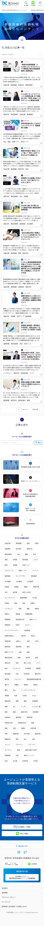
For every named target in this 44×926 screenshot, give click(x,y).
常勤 (6, 560)
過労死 (28, 657)
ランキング (16, 668)
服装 (25, 701)
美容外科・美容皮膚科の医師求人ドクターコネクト (14, 10)
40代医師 (8, 581)
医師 (28, 652)
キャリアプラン (21, 576)
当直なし (18, 641)
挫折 (17, 663)
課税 (28, 609)
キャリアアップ (10, 598)
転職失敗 (16, 734)
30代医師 (19, 581)
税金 (23, 603)
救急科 (35, 685)
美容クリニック (29, 755)
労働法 (16, 685)
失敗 (6, 734)
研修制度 (29, 717)
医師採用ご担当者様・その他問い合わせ (14, 906)
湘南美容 (7, 549)
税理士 (26, 587)
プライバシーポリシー (9, 897)
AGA (18, 554)
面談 (18, 750)
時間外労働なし (10, 636)
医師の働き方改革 (31, 750)
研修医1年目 (9, 723)
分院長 (24, 695)
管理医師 (7, 619)
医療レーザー (23, 570)
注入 (14, 706)
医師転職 (18, 543)
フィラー (24, 706)
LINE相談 (34, 864)
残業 (32, 723)
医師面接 (7, 576)
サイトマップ (6, 902)
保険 (28, 543)
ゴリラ (35, 560)
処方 (25, 739)
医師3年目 (24, 712)
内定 (17, 755)
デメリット (19, 744)
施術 (6, 712)
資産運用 (34, 576)
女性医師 (28, 668)
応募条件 (7, 717)
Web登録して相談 (23, 827)
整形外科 (38, 674)
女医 (20, 652)
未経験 (15, 565)
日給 (14, 728)
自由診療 (7, 543)
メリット (7, 744)
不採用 (35, 761)
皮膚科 (32, 603)
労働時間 (7, 755)
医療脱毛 (7, 625)
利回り (18, 625)
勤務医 (16, 587)
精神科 (26, 685)
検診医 (15, 592)
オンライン (8, 750)
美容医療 (27, 630)
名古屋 (34, 598)
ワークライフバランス (28, 690)
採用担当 (25, 761)
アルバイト (17, 679)
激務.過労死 (8, 657)
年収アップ (26, 565)
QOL (14, 690)
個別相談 (25, 560)
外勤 (33, 739)
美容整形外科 (20, 619)
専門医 (7, 679)
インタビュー (9, 609)
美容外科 (29, 549)
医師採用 (7, 647)
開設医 (18, 614)
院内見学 (18, 549)
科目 (6, 761)
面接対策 (7, 701)
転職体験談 (23, 598)
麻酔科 (37, 609)
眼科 (6, 690)
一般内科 (23, 636)
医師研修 (18, 647)
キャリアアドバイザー (12, 630)
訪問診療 (33, 728)
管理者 (7, 695)
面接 (17, 701)
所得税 (7, 603)
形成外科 (27, 674)
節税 (20, 609)
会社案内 (4, 888)
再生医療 (7, 674)
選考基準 (35, 712)
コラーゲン (31, 744)
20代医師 (30, 581)
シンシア (35, 570)
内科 (17, 674)
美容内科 (7, 663)
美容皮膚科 (8, 554)
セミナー (28, 625)
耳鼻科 (23, 728)
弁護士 (37, 543)
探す (39, 442)
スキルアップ (9, 570)
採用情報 (4, 893)
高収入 (33, 636)
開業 (26, 554)
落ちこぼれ (27, 663)
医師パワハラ (9, 652)
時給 (6, 728)
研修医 (7, 587)
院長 (15, 695)
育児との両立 (26, 592)
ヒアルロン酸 (36, 706)
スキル (34, 695)
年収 (34, 554)
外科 (6, 592)
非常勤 (15, 560)
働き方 (7, 685)
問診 (17, 739)
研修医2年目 (22, 723)
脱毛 (6, 668)
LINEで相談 (24, 833)
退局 (36, 657)
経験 (6, 706)
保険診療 (7, 641)
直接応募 (38, 734)
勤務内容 (7, 739)
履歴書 (38, 668)
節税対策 (36, 587)
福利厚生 (18, 717)
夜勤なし (7, 614)
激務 (19, 657)
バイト (38, 663)
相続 (15, 603)
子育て (37, 641)
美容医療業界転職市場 (34, 679)
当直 (28, 641)
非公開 (15, 761)
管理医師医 (28, 614)
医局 (28, 647)
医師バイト (33, 619)
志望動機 (35, 701)
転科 (6, 565)
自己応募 (27, 734)
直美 (14, 712)
